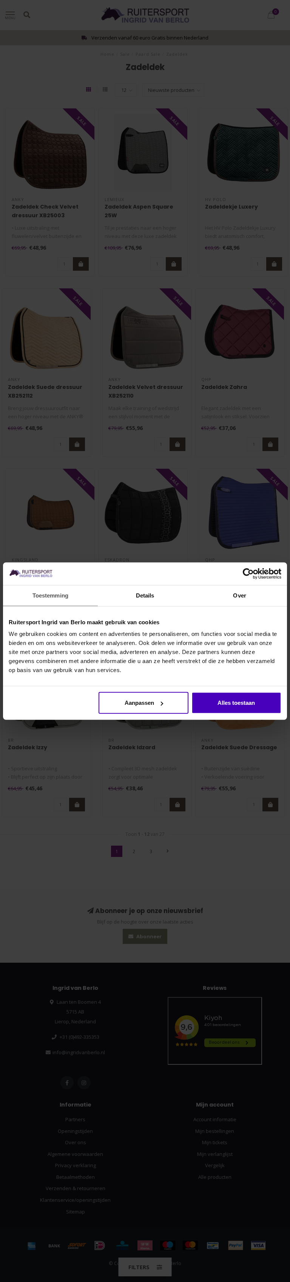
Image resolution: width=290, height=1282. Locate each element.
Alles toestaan (236, 703)
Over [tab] (239, 595)
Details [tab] (145, 595)
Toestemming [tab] (50, 595)
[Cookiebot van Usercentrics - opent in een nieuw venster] (248, 573)
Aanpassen (139, 703)
